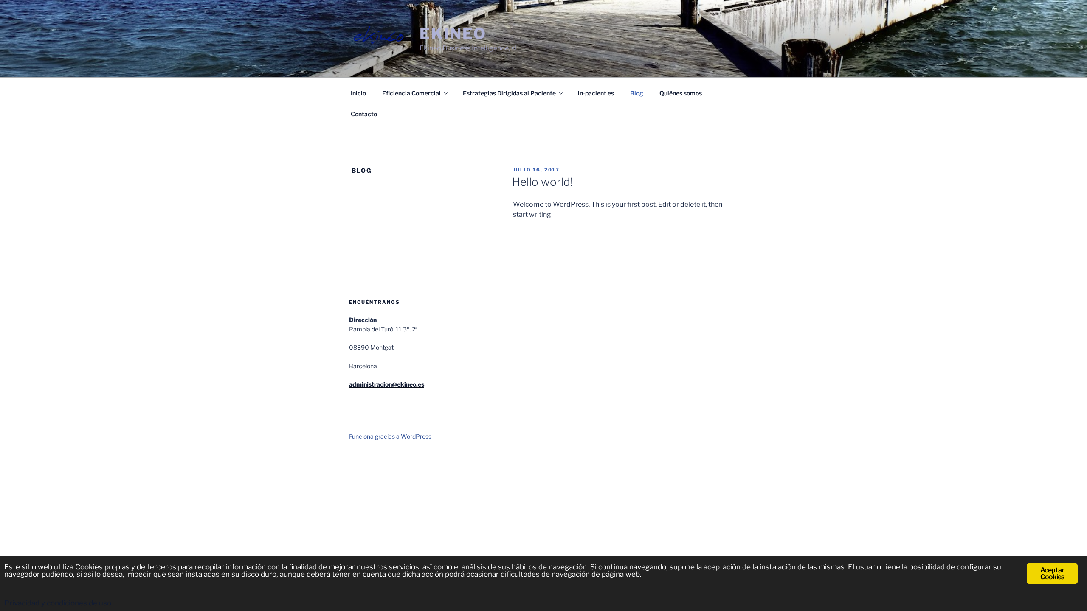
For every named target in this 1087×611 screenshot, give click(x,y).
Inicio (358, 93)
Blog (636, 93)
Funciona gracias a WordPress (390, 436)
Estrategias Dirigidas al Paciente (509, 93)
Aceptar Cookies (1052, 573)
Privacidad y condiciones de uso (57, 603)
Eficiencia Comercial (411, 93)
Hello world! (542, 181)
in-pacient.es (596, 93)
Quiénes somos (680, 93)
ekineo (453, 33)
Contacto (364, 114)
